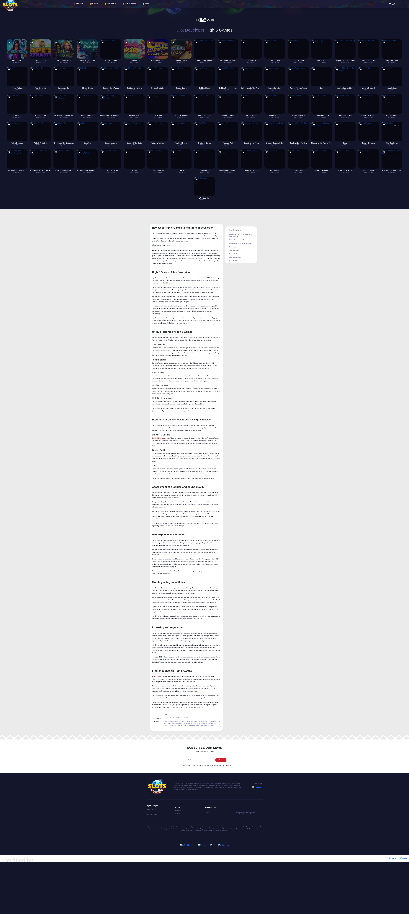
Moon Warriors (274, 115)
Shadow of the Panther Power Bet (324, 143)
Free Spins (149, 812)
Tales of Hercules (368, 143)
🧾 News (146, 4)
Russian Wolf (228, 143)
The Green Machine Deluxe (40, 170)
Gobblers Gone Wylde (110, 88)
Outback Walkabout (368, 115)
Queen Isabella (111, 143)
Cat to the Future (157, 60)
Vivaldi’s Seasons (345, 170)
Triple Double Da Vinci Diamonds (230, 170)
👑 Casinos (94, 4)
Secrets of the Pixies (251, 143)
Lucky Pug (158, 115)
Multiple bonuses (235, 257)
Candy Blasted (134, 60)
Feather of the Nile (369, 60)
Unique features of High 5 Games (240, 243)
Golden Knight (181, 88)
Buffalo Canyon (111, 60)
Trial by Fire (181, 170)
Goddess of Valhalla (134, 88)
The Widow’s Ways (111, 170)
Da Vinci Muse (181, 60)
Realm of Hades (181, 143)
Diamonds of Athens (228, 60)
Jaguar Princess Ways (298, 88)
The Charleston (392, 143)
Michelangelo (251, 115)
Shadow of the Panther (298, 143)
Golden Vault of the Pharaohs (252, 88)
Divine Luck (251, 60)
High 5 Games (17, 62)
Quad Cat (87, 143)
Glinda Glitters (87, 88)
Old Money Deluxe (345, 115)
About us (178, 810)
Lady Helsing (17, 115)
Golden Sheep (204, 88)
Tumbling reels (234, 250)
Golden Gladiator (157, 88)
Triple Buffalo (204, 170)
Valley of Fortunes (321, 170)
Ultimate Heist (274, 170)
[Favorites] (390, 4)
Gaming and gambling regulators (245, 813)
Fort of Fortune (17, 88)
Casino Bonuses (151, 809)
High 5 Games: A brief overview (239, 240)
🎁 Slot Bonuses (110, 4)
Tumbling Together (251, 170)
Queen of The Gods (134, 143)
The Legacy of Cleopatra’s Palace (90, 170)
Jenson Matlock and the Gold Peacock (349, 88)
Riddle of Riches (204, 143)
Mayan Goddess (204, 115)
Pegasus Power (392, 115)
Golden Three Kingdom (228, 88)
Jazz (321, 88)
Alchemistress (17, 60)
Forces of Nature (392, 60)
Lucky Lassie (134, 115)
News (207, 813)
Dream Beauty (298, 60)
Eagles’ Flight (322, 60)
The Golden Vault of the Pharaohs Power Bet (23, 170)
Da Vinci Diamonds (158, 438)
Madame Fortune (181, 115)
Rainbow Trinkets (157, 143)
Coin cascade (233, 247)
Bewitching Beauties (87, 60)
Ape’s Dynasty (40, 60)
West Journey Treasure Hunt (392, 170)
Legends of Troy (87, 115)
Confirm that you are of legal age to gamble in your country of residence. (207, 765)
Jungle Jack (392, 88)
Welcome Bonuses (152, 814)
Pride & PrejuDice (40, 143)
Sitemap (177, 813)
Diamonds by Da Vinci (204, 60)
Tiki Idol (134, 170)
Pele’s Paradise (17, 143)
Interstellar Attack (274, 88)
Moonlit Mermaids (298, 115)
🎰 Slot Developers (129, 4)
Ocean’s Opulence (322, 115)
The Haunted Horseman (64, 170)
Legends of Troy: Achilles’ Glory (112, 115)
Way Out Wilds (368, 170)
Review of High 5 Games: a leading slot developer (240, 235)
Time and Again (158, 170)
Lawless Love (40, 115)
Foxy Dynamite (40, 88)
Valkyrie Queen (298, 170)
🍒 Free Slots (79, 4)
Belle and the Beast (64, 60)
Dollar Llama (275, 60)
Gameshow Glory (64, 88)
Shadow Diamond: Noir (275, 143)
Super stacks (233, 254)
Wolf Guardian (204, 198)
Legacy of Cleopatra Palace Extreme (67, 115)
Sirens (345, 143)
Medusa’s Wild (228, 115)
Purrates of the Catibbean (64, 143)
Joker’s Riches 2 (368, 88)
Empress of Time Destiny (345, 60)
